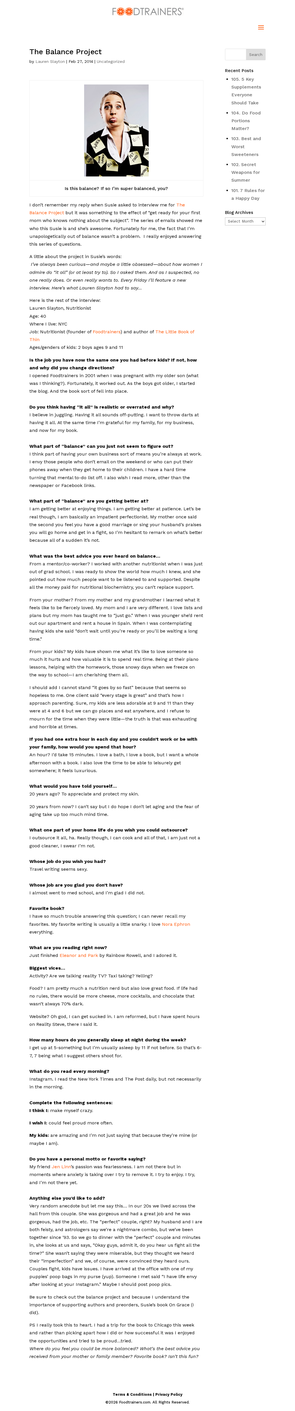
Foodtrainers (106, 331)
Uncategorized (111, 61)
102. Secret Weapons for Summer (245, 172)
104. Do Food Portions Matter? (246, 120)
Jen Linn (61, 1166)
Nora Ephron (176, 924)
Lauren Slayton (50, 61)
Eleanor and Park (79, 955)
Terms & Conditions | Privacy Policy (147, 1394)
